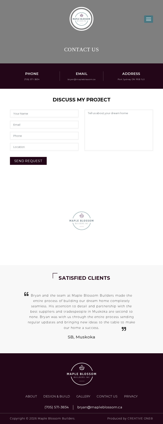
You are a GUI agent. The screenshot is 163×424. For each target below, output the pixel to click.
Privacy (131, 396)
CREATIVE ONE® (140, 418)
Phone (32, 74)
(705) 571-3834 (32, 79)
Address (131, 74)
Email (81, 74)
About (31, 396)
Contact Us (107, 396)
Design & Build (56, 396)
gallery (83, 396)
